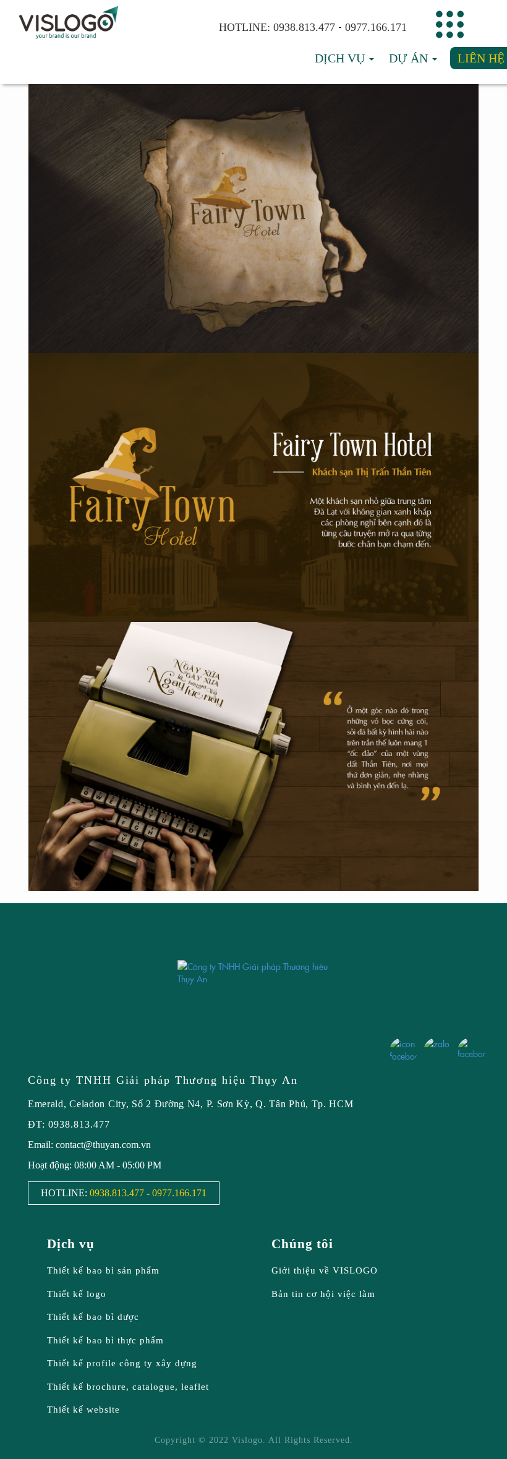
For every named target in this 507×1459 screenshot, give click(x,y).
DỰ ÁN (410, 58)
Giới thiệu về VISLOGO (324, 1270)
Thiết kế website (83, 1409)
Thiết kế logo (76, 1294)
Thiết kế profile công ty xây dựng (122, 1363)
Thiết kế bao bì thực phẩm (105, 1340)
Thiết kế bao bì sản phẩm (103, 1270)
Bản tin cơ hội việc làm (323, 1294)
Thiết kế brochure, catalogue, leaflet (128, 1387)
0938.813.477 (304, 27)
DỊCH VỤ (341, 58)
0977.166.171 (376, 27)
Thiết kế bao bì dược (93, 1317)
